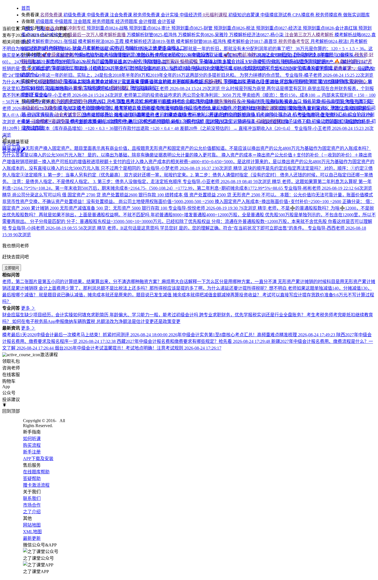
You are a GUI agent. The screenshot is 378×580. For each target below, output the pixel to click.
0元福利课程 (215, 14)
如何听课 (32, 438)
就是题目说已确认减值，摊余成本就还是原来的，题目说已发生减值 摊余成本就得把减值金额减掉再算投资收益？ (150, 294)
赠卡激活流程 (36, 485)
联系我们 (32, 498)
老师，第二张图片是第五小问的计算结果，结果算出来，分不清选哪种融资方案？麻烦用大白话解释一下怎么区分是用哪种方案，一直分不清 (140, 281)
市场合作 (32, 505)
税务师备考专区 (294, 41)
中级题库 (64, 21)
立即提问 (11, 268)
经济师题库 (127, 21)
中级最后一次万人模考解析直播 (95, 34)
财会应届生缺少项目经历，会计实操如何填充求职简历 (56, 314)
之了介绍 (32, 511)
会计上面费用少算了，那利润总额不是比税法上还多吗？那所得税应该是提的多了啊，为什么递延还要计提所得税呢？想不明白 (163, 288)
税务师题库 (103, 21)
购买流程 (32, 445)
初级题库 (45, 21)
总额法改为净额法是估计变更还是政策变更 (138, 321)
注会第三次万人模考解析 (310, 34)
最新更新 (32, 538)
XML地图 (32, 531)
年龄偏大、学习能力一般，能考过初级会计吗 (154, 314)
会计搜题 (148, 21)
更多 (26, 308)
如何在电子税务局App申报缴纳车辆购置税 (54, 321)
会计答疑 (166, 21)
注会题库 (82, 21)
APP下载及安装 (38, 458)
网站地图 (32, 525)
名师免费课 (51, 14)
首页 (28, 28)
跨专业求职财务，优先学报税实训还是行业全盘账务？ (253, 314)
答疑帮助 (32, 478)
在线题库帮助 (36, 471)
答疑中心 (46, 28)
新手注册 (32, 452)
